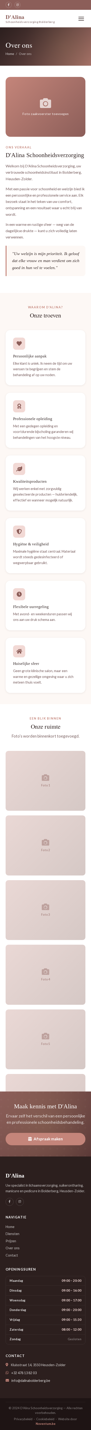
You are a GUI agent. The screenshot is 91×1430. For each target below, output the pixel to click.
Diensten (12, 1234)
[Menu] (81, 18)
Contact (12, 1255)
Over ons (13, 1248)
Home (10, 54)
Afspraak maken (48, 1138)
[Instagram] (17, 5)
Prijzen (11, 1241)
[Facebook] (9, 5)
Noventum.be (46, 1424)
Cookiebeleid (45, 1419)
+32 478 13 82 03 (24, 1373)
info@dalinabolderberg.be (30, 1381)
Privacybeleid (23, 1419)
